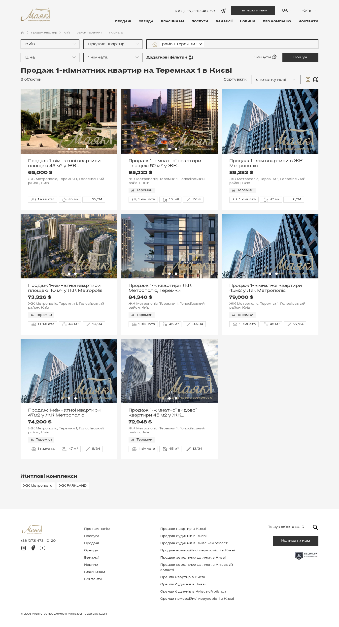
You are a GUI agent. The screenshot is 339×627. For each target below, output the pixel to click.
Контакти (308, 21)
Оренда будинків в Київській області (193, 591)
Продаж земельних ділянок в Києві (193, 557)
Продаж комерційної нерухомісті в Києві (197, 550)
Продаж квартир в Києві (183, 529)
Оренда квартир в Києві (182, 577)
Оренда (146, 21)
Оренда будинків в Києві (182, 584)
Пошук (300, 57)
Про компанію (277, 21)
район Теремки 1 (89, 32)
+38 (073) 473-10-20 (38, 540)
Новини (247, 21)
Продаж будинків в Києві (183, 536)
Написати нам (252, 10)
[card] (308, 79)
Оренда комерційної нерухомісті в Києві (197, 598)
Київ (67, 32)
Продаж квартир (44, 32)
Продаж (123, 21)
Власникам (172, 21)
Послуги (200, 21)
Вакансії (224, 21)
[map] (315, 79)
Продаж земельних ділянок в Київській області (196, 568)
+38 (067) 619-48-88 (194, 11)
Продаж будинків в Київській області (194, 543)
